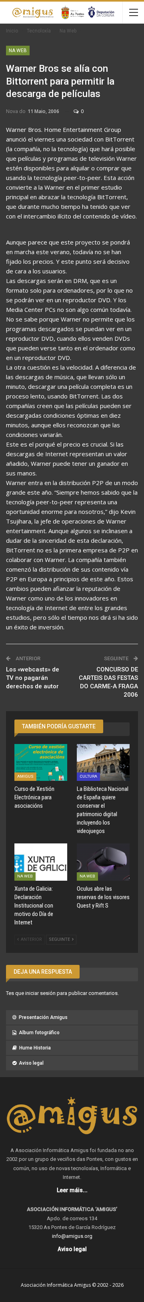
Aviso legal (31, 1063)
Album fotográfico (39, 1032)
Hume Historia (35, 1048)
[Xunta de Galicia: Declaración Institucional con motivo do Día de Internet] (40, 861)
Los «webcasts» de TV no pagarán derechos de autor (32, 678)
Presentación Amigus (43, 1017)
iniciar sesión (40, 993)
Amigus (25, 776)
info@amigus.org (72, 1236)
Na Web (18, 50)
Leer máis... (72, 1190)
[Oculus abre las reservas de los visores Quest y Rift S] (103, 861)
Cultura (88, 776)
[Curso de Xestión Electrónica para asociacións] (40, 762)
